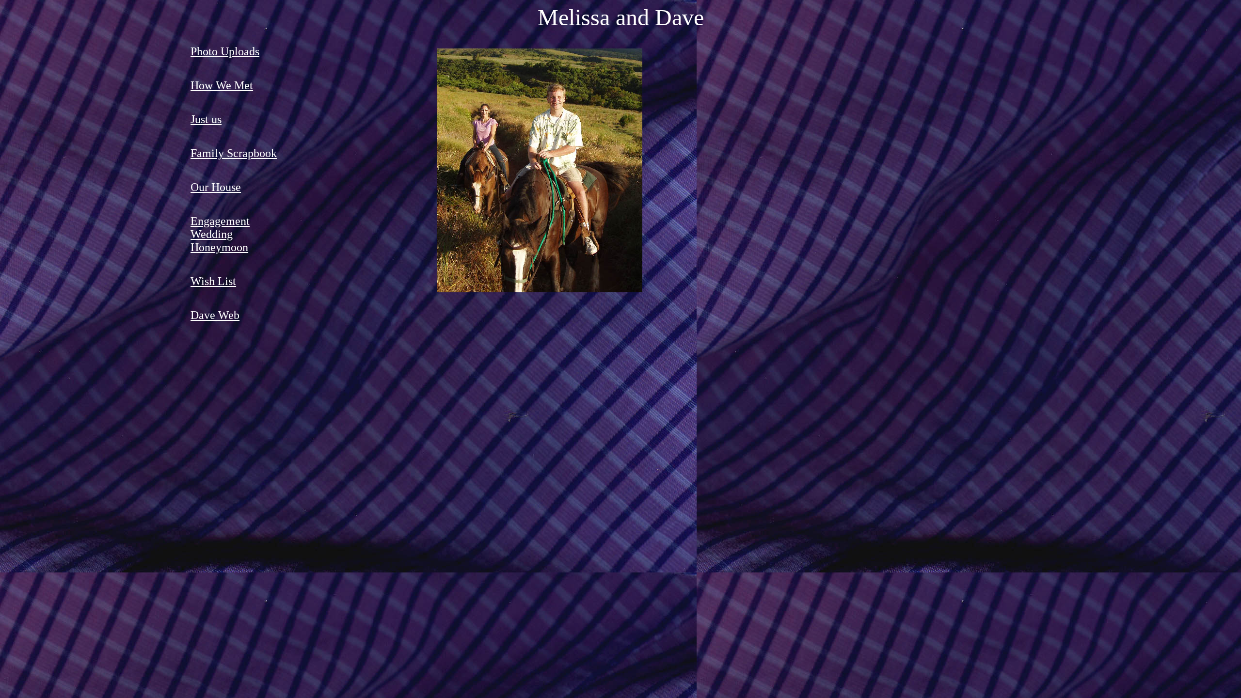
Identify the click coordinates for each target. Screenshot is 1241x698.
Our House (216, 187)
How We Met (222, 85)
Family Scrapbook (234, 153)
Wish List (213, 281)
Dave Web (215, 315)
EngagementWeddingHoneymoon (220, 234)
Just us (206, 119)
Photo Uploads (225, 51)
